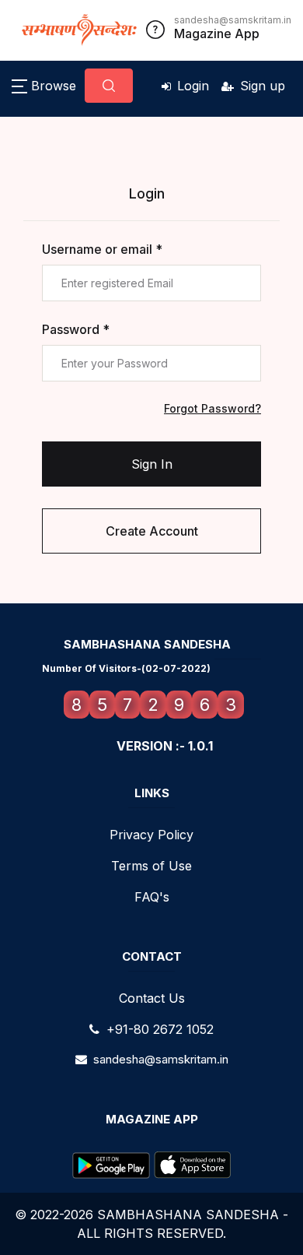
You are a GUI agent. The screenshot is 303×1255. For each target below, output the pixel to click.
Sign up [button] (262, 85)
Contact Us (152, 998)
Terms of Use (151, 866)
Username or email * (102, 249)
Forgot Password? (212, 408)
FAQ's (151, 897)
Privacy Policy (151, 834)
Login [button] (193, 85)
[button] (44, 85)
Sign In (151, 464)
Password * (76, 329)
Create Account (152, 531)
